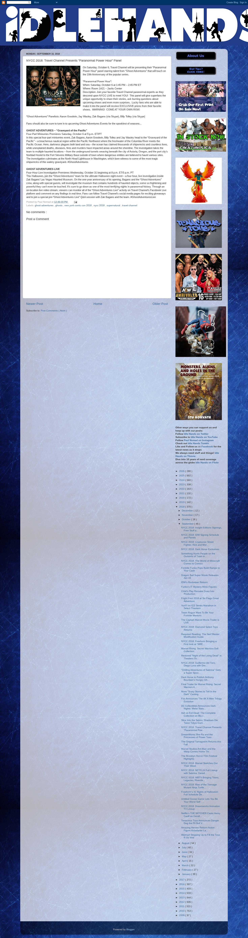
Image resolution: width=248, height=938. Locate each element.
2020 (182, 498)
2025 (182, 475)
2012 (182, 902)
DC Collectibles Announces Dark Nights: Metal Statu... (198, 707)
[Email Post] (75, 202)
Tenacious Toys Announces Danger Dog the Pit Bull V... (200, 822)
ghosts (59, 205)
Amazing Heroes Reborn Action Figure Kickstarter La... (198, 829)
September (188, 524)
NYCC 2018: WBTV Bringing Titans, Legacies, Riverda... (200, 779)
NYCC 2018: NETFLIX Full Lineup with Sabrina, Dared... (199, 771)
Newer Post (34, 304)
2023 (182, 484)
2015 (182, 888)
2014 (182, 893)
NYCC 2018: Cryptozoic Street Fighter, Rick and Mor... (197, 543)
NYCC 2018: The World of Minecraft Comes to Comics (200, 562)
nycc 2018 (99, 205)
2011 (182, 906)
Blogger (130, 929)
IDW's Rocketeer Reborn (194, 582)
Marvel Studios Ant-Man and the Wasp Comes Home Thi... (198, 750)
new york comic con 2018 (78, 205)
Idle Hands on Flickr (207, 462)
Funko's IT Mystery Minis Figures (199, 587)
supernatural (114, 205)
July (184, 847)
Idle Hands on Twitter (196, 434)
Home (97, 304)
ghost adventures (44, 205)
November (188, 515)
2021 (182, 493)
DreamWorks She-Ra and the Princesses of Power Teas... (197, 736)
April (184, 861)
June (185, 852)
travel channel (129, 205)
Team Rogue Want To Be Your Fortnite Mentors (197, 614)
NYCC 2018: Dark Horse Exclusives (200, 549)
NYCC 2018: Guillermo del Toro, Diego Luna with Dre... (198, 664)
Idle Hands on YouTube (204, 437)
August (186, 843)
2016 (182, 884)
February (187, 870)
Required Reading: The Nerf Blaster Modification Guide (200, 635)
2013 (182, 897)
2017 (182, 879)
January (186, 874)
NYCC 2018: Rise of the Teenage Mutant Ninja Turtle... (199, 786)
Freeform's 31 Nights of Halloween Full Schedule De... (199, 793)
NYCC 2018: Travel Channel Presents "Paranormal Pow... (201, 728)
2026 (182, 471)
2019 (182, 502)
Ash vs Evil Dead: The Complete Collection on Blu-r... (198, 714)
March (185, 865)
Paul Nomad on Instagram (199, 440)
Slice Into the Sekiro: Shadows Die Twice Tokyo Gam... (199, 721)
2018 (182, 507)
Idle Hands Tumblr (198, 443)
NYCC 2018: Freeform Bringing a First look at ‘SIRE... (199, 642)
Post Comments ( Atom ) (54, 310)
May (184, 856)
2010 (182, 911)
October (186, 519)
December (188, 510)
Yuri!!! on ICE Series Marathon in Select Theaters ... (198, 607)
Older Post (160, 304)
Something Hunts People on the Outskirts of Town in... (198, 555)
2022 (182, 489)
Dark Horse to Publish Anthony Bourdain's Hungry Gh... (197, 678)
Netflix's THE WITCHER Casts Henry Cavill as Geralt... (200, 814)
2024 (182, 480)
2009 (182, 915)
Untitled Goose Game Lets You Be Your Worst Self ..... (199, 800)
